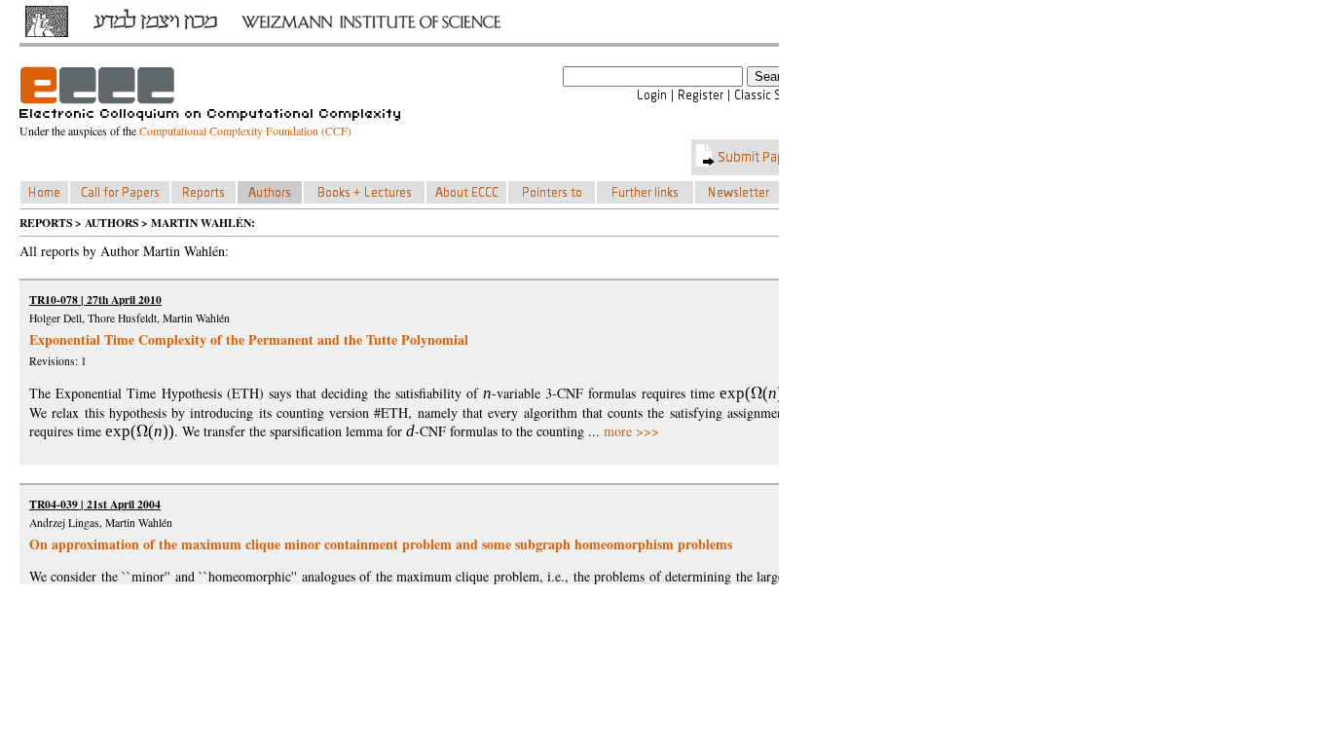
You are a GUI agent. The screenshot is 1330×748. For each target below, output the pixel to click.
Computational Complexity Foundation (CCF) (245, 130)
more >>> (631, 431)
